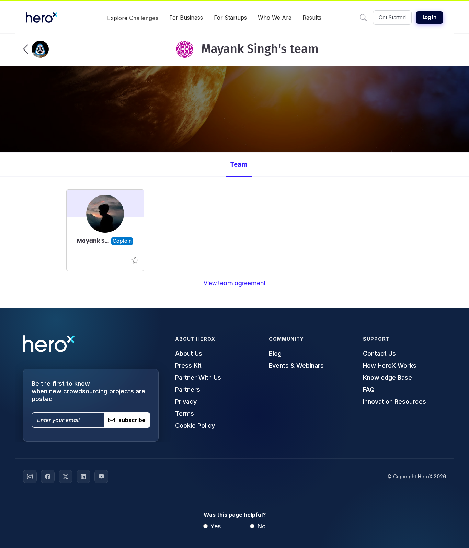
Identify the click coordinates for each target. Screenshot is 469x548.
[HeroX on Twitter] (65, 476)
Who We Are (274, 17)
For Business (186, 17)
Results (311, 17)
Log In (429, 17)
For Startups (230, 17)
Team (238, 164)
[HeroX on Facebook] (48, 476)
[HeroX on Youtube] (101, 476)
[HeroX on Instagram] (30, 476)
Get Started (392, 17)
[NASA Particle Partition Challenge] (36, 49)
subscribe (132, 419)
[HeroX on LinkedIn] (83, 476)
